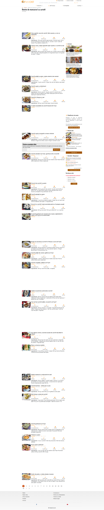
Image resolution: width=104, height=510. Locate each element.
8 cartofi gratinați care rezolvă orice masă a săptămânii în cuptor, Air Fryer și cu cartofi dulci (47, 214)
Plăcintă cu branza (71, 177)
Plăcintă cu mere (71, 179)
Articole (52, 5)
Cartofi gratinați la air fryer (38, 423)
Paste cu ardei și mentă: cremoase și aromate (76, 139)
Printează (79, 146)
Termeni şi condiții (57, 496)
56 (23, 488)
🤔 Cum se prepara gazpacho (72, 162)
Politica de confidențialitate (59, 494)
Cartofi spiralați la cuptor (38, 194)
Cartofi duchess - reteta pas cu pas (40, 385)
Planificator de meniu (73, 127)
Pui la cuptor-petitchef (37, 444)
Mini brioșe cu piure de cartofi (39, 394)
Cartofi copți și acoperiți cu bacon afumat (42, 133)
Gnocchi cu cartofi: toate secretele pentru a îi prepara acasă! (47, 204)
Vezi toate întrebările (77, 168)
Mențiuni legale (56, 498)
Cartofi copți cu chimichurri (38, 86)
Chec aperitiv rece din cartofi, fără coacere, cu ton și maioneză (45, 33)
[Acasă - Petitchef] (22, 7)
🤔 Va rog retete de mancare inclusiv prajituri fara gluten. (73, 165)
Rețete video (25, 494)
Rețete (39, 5)
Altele (79, 5)
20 (52, 486)
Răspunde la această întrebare (71, 163)
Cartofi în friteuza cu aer (37, 97)
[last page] (29, 488)
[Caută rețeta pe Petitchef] (75, 2)
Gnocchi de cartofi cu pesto (38, 183)
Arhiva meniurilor (71, 146)
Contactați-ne (56, 492)
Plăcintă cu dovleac (72, 180)
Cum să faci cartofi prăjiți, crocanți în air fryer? (43, 302)
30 (55, 486)
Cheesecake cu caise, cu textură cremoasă (77, 144)
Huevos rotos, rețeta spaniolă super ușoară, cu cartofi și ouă (47, 45)
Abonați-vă (56, 149)
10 (49, 486)
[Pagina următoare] (26, 488)
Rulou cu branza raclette (37, 345)
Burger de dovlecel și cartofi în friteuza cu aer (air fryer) (46, 241)
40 (58, 486)
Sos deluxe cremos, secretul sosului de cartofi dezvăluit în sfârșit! (47, 333)
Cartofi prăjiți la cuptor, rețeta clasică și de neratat (44, 76)
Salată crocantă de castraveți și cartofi (41, 291)
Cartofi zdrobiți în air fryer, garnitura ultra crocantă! (45, 153)
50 (61, 486)
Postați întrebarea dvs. (74, 170)
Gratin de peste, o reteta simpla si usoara (42, 474)
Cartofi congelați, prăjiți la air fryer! (40, 262)
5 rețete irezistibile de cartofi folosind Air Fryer (44, 105)
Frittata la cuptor (35, 435)
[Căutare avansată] (77, 2)
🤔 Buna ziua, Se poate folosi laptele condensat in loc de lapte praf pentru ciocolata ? (73, 159)
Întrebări (66, 5)
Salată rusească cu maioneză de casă (41, 374)
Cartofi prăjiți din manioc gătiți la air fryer (42, 253)
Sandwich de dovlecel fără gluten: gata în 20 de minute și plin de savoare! (77, 135)
